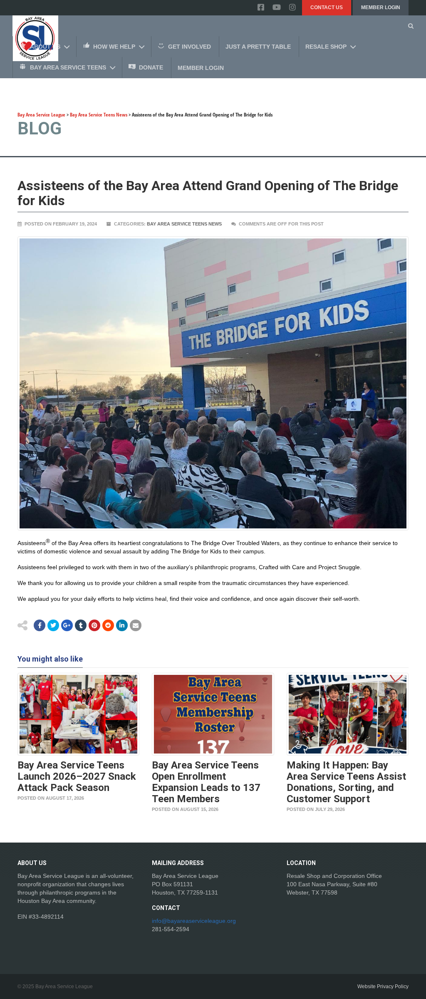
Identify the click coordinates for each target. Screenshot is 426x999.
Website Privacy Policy (383, 986)
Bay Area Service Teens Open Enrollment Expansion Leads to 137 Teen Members (206, 782)
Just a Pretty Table (258, 46)
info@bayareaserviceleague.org (194, 920)
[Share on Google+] (67, 625)
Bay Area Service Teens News (184, 223)
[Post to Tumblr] (81, 625)
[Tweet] (53, 625)
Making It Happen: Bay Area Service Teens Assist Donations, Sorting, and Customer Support (346, 782)
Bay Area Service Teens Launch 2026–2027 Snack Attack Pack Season (76, 776)
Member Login (380, 7)
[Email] (122, 625)
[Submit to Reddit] (94, 625)
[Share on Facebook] (39, 625)
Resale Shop (326, 46)
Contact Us (326, 7)
